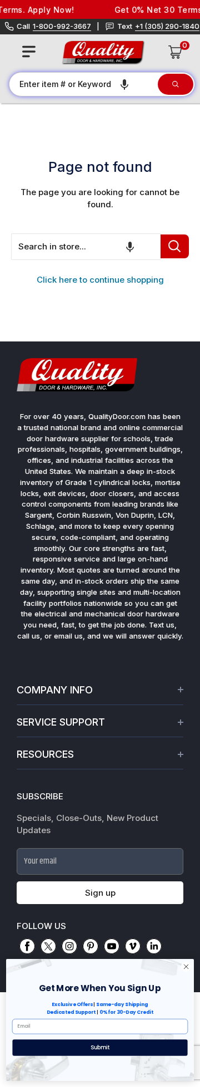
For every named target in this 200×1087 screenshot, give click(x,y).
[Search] (175, 84)
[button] (124, 84)
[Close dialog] (186, 966)
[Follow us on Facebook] (27, 946)
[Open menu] (29, 51)
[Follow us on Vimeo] (133, 946)
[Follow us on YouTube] (111, 946)
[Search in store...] (175, 246)
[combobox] (83, 84)
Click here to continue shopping (100, 279)
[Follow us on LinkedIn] (154, 946)
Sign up (100, 892)
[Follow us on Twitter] (48, 946)
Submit (100, 1048)
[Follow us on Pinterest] (90, 946)
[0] (175, 52)
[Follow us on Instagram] (69, 946)
